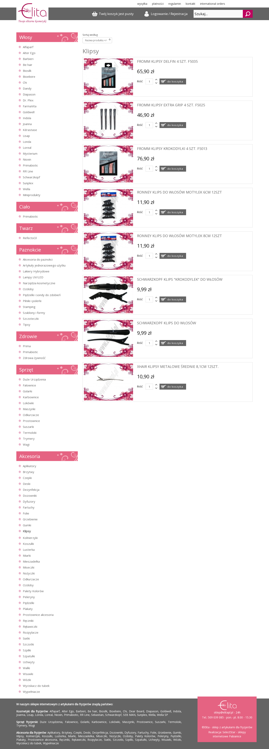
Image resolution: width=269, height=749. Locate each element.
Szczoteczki (31, 319)
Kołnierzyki (30, 538)
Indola (27, 118)
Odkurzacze (31, 415)
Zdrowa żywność (34, 358)
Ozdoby (28, 289)
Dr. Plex (28, 100)
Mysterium (30, 153)
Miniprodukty (31, 195)
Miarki (27, 555)
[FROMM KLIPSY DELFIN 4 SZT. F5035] (108, 94)
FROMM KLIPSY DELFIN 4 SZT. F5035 (167, 61)
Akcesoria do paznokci (38, 259)
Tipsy (26, 324)
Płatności (158, 4)
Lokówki (28, 403)
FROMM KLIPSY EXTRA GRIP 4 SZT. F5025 (171, 105)
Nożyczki (29, 573)
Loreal (27, 148)
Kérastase (30, 130)
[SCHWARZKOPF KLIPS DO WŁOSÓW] (108, 356)
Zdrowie (28, 336)
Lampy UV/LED (33, 277)
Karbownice (31, 397)
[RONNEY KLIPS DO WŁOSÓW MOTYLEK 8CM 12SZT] (108, 268)
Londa (27, 142)
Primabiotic (30, 165)
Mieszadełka (31, 561)
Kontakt (190, 4)
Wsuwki (28, 674)
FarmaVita (29, 106)
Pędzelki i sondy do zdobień (42, 295)
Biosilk (27, 71)
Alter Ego (29, 53)
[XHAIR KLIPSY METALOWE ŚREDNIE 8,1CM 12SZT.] (108, 399)
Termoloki (29, 433)
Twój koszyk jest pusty (116, 13)
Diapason (29, 94)
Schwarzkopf (31, 177)
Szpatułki (29, 656)
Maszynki (29, 409)
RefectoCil (30, 238)
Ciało (24, 206)
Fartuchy (28, 507)
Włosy (25, 37)
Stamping (29, 307)
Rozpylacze (30, 632)
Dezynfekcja (31, 490)
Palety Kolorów (33, 591)
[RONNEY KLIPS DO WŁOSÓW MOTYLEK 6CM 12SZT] (108, 225)
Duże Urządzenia (34, 379)
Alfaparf (28, 47)
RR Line (28, 171)
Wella (26, 189)
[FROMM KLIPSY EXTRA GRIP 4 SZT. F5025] (108, 138)
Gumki (27, 525)
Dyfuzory (29, 501)
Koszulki (28, 544)
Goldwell (28, 112)
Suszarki (28, 427)
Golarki (27, 391)
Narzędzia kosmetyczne (39, 283)
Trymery (29, 438)
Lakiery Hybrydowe (36, 271)
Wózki (27, 680)
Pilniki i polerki (32, 301)
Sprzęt (26, 369)
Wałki (26, 668)
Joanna (27, 124)
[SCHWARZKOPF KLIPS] (108, 312)
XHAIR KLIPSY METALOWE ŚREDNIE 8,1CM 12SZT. (178, 366)
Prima (27, 346)
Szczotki (28, 644)
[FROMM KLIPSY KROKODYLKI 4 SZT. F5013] (108, 181)
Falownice (29, 385)
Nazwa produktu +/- (96, 40)
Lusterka (29, 550)
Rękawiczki (30, 626)
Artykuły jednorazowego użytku (44, 265)
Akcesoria (29, 456)
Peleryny (29, 597)
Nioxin (27, 159)
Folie (26, 513)
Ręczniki (28, 621)
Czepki (27, 478)
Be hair (27, 65)
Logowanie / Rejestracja (169, 13)
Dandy (27, 88)
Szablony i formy (34, 313)
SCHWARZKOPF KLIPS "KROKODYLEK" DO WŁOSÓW (180, 279)
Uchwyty (29, 662)
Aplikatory (29, 466)
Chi (25, 82)
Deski (26, 484)
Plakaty (28, 609)
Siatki (26, 638)
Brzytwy (28, 472)
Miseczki (28, 567)
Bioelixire (29, 77)
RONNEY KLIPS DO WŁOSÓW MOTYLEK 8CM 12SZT (179, 235)
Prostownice (31, 421)
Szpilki (27, 650)
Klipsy (27, 531)
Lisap (26, 136)
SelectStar (229, 732)
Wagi (26, 444)
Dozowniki (30, 495)
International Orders (212, 4)
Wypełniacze (31, 692)
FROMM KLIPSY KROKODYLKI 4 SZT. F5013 (172, 148)
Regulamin (174, 4)
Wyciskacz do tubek (36, 686)
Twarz (26, 228)
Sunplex (28, 183)
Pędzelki (28, 603)
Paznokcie (30, 249)
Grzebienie (30, 519)
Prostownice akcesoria (38, 615)
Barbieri (28, 59)
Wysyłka (142, 4)
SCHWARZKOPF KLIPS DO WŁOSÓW (166, 323)
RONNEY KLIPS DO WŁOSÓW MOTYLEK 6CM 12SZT (179, 192)
